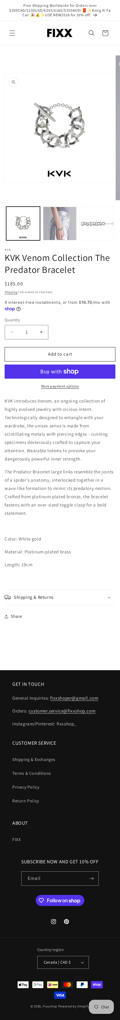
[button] (12, 33)
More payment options (60, 386)
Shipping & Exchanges (33, 759)
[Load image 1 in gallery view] (23, 223)
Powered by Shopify (74, 1006)
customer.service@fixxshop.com (62, 711)
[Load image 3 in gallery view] (97, 223)
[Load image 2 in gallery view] (60, 223)
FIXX (16, 839)
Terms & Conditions (31, 773)
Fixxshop (50, 1006)
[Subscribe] (91, 878)
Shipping (11, 292)
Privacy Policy (25, 787)
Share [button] (16, 616)
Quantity (12, 320)
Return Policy (25, 801)
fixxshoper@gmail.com (74, 698)
